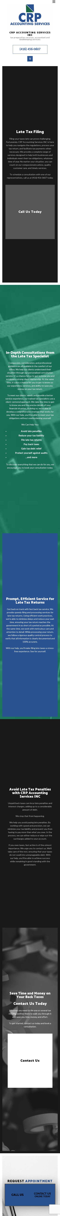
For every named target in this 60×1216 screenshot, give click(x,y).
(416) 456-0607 (30, 49)
